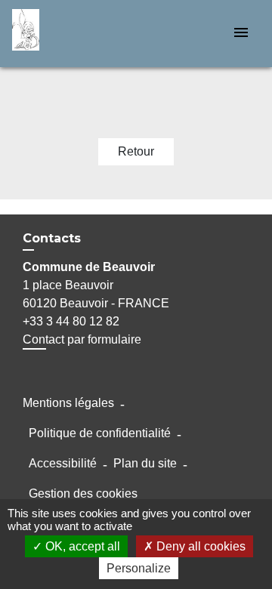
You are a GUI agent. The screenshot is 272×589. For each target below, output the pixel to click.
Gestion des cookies (83, 493)
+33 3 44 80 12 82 (71, 321)
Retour (136, 151)
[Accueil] (68, 33)
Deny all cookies (199, 546)
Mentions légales (68, 402)
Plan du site (145, 463)
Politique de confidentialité (100, 433)
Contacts (52, 238)
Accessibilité (63, 463)
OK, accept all (81, 546)
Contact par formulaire (82, 339)
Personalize (139, 568)
